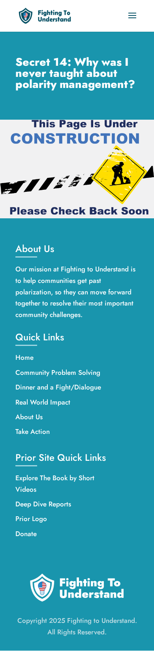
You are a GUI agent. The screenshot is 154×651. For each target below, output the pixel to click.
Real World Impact (42, 402)
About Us (29, 417)
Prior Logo (31, 518)
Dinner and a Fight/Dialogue (58, 387)
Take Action (32, 431)
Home (24, 357)
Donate (26, 533)
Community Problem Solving (57, 372)
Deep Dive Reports (43, 504)
